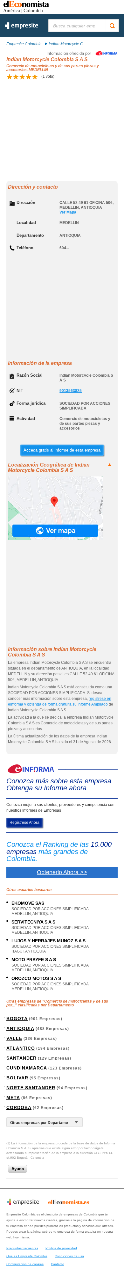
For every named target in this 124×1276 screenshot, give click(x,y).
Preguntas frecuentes (22, 1248)
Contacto (57, 1264)
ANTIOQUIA (20, 1028)
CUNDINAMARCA (26, 1067)
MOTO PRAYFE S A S (33, 959)
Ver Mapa (67, 212)
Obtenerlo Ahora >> (62, 872)
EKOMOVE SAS (27, 903)
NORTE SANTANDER (30, 1087)
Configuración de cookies (25, 1264)
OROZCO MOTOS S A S (36, 978)
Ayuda (17, 1168)
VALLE (14, 1038)
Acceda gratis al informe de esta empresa (62, 450)
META (13, 1097)
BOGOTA (17, 1018)
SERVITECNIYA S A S (33, 921)
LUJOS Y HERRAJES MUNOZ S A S (48, 940)
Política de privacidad (61, 1248)
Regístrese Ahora (24, 822)
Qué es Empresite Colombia (26, 1256)
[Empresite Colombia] (21, 27)
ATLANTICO (20, 1048)
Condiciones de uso (69, 1256)
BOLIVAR (17, 1077)
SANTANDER (21, 1058)
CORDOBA (18, 1107)
